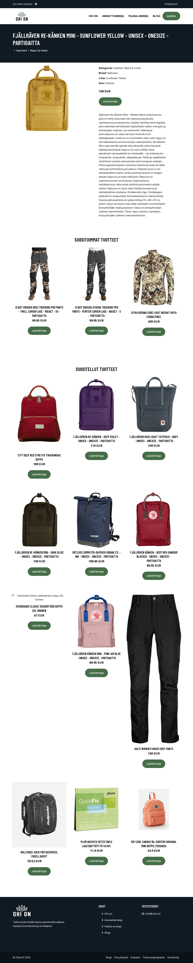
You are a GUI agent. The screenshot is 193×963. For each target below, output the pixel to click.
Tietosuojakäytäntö (154, 957)
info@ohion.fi (171, 4)
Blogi (156, 16)
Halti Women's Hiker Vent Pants (153, 749)
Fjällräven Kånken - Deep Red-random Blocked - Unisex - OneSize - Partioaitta (153, 556)
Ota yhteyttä (121, 957)
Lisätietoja (110, 101)
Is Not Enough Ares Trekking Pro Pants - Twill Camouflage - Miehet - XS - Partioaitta (39, 311)
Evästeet (135, 957)
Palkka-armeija (138, 16)
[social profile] (36, 4)
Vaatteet (21, 50)
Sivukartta (173, 957)
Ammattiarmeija (113, 16)
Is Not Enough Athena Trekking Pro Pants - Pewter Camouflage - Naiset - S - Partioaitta (96, 311)
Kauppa (171, 16)
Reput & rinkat (39, 50)
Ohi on (93, 16)
